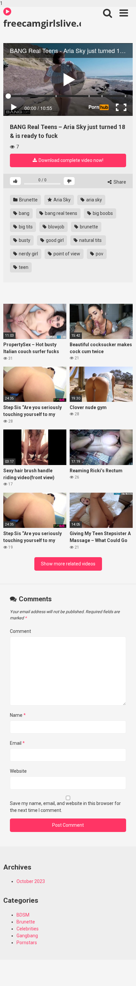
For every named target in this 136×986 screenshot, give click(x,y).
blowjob (55, 226)
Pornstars (27, 942)
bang (23, 213)
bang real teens (60, 213)
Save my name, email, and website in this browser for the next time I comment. (65, 807)
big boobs (102, 213)
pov (99, 253)
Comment (20, 631)
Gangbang (27, 935)
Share (119, 182)
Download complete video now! (70, 160)
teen (23, 267)
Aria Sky (61, 199)
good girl (54, 240)
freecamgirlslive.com (42, 23)
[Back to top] (124, 973)
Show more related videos (68, 563)
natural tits (90, 240)
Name (18, 715)
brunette (88, 226)
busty (24, 240)
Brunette (28, 199)
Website (18, 771)
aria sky (93, 199)
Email (17, 743)
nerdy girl (28, 253)
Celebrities (28, 928)
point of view (66, 253)
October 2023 (31, 881)
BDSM (23, 915)
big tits (25, 226)
